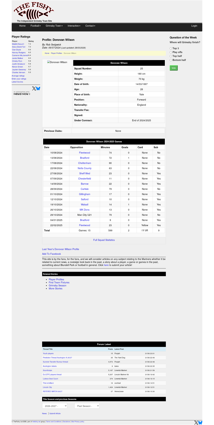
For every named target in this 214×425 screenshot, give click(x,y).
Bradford (84, 157)
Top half (177, 55)
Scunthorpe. (47, 370)
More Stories (55, 288)
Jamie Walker (17, 58)
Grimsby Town (53, 25)
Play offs (177, 52)
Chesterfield (84, 178)
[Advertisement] (131, 8)
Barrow (84, 183)
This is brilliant (48, 383)
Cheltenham (84, 163)
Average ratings (18, 75)
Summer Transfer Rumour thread (55, 362)
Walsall (84, 204)
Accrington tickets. (50, 366)
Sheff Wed (84, 173)
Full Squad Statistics (104, 240)
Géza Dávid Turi (18, 46)
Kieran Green (17, 66)
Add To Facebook (51, 253)
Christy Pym (17, 61)
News (44, 413)
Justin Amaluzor (18, 63)
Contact (89, 25)
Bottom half (179, 59)
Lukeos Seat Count (50, 378)
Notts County (84, 168)
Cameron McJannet (20, 55)
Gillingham (84, 194)
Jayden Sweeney (19, 69)
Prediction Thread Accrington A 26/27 (57, 357)
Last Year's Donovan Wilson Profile (60, 249)
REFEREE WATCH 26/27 (52, 391)
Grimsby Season (57, 285)
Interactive (73, 25)
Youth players (48, 353)
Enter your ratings (19, 78)
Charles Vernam (18, 72)
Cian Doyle (16, 49)
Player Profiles (56, 53)
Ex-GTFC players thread (52, 374)
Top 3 (175, 48)
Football (35, 25)
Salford (84, 199)
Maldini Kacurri (18, 43)
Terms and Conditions (53, 421)
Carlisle (85, 189)
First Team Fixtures (59, 282)
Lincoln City (47, 387)
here (106, 265)
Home (22, 25)
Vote (174, 67)
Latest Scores (17, 81)
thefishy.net (36, 421)
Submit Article (55, 413)
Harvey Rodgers (19, 52)
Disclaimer (66, 421)
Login (194, 25)
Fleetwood (84, 152)
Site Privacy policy (77, 421)
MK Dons (84, 209)
